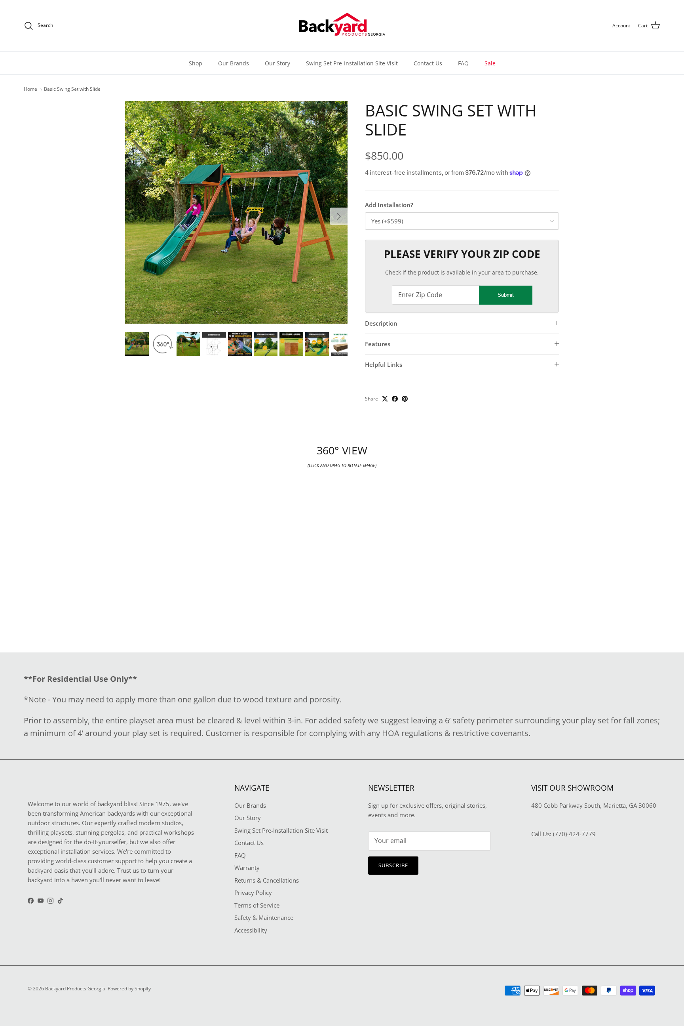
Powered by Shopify (129, 988)
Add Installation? (389, 205)
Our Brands (233, 63)
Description (381, 323)
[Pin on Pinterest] (405, 399)
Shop (195, 63)
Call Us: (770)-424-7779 (563, 834)
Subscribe (393, 865)
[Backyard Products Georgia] (342, 26)
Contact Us (428, 63)
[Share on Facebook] (395, 399)
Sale (490, 63)
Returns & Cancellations (266, 880)
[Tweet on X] (385, 399)
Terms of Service (256, 905)
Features (377, 344)
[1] (236, 212)
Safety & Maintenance (263, 917)
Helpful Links (383, 364)
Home (30, 89)
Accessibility (250, 930)
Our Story (277, 63)
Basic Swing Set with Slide (72, 89)
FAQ (463, 63)
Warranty (247, 868)
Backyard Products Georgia (75, 988)
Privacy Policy (253, 892)
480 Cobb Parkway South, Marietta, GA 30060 (593, 805)
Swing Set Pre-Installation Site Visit (352, 63)
